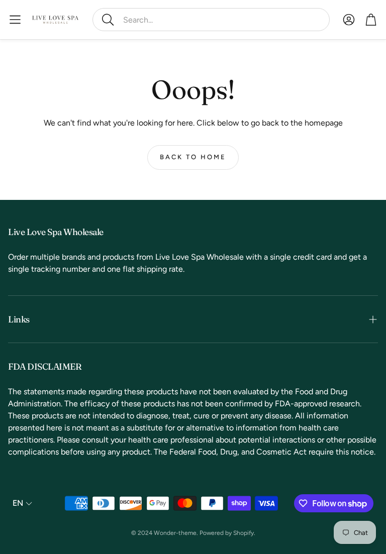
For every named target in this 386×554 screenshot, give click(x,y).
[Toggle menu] (15, 20)
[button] (211, 20)
